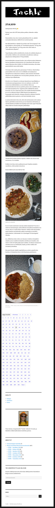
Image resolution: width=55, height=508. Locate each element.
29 (13, 324)
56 (12, 333)
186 (3, 384)
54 (6, 333)
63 (6, 337)
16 (3, 321)
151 (21, 369)
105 (29, 349)
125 (14, 359)
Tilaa (8, 482)
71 (3, 340)
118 (17, 356)
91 (9, 346)
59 (22, 333)
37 (9, 327)
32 (22, 324)
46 (9, 330)
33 (25, 324)
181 (14, 381)
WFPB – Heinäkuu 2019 (14, 447)
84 (16, 343)
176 (25, 378)
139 (7, 365)
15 (29, 318)
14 (25, 318)
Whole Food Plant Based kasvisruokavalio (29, 305)
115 (6, 356)
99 (6, 349)
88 (29, 343)
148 (11, 369)
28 (9, 324)
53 (3, 333)
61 (29, 333)
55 (9, 333)
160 (25, 372)
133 (14, 362)
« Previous (15, 314)
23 (25, 321)
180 (11, 381)
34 (29, 324)
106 (3, 353)
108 (11, 353)
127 (22, 359)
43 (29, 327)
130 (3, 362)
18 (9, 321)
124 (11, 359)
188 (11, 384)
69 (26, 337)
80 (3, 343)
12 (19, 318)
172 (10, 378)
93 (16, 346)
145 (29, 365)
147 (7, 369)
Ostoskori (9, 400)
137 (29, 362)
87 (26, 343)
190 (19, 384)
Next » (23, 384)
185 (29, 381)
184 (26, 381)
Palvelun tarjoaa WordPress (16, 504)
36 (6, 327)
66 (16, 337)
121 (28, 356)
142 (18, 365)
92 (13, 346)
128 (25, 359)
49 (19, 330)
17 (6, 321)
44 (3, 330)
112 (25, 353)
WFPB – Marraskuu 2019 (14, 455)
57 (16, 333)
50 (23, 330)
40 (19, 327)
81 (6, 343)
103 (21, 349)
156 (10, 372)
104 (25, 349)
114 (3, 356)
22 (21, 321)
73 (9, 340)
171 (7, 378)
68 (22, 337)
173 (14, 378)
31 (19, 324)
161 (29, 372)
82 (9, 343)
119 (20, 356)
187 (7, 384)
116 (10, 356)
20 (15, 321)
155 (7, 372)
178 (3, 381)
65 (13, 337)
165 (14, 375)
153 (29, 369)
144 (25, 365)
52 (29, 330)
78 (25, 340)
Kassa (8, 402)
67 (19, 337)
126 (18, 359)
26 (3, 324)
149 (14, 369)
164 (11, 375)
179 (7, 381)
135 (21, 362)
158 (18, 372)
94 (19, 346)
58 (19, 333)
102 (17, 349)
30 (16, 324)
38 (12, 327)
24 (28, 321)
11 (16, 318)
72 (6, 340)
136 (25, 362)
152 (25, 369)
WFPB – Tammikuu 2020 (15, 458)
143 (22, 365)
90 (6, 346)
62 (3, 337)
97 (29, 346)
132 (10, 362)
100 (10, 349)
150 (18, 369)
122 (3, 359)
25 (31, 321)
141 (14, 365)
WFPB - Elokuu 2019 (15, 305)
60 (25, 333)
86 (23, 343)
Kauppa (9, 398)
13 (22, 318)
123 (7, 359)
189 (15, 384)
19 (12, 321)
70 (29, 337)
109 (15, 353)
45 (6, 330)
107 (7, 353)
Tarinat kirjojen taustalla (13, 443)
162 (3, 375)
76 (19, 340)
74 (12, 340)
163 (7, 375)
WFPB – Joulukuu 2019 (14, 456)
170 (3, 378)
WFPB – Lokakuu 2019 (14, 453)
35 (3, 327)
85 (19, 343)
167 (22, 375)
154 (3, 372)
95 (23, 346)
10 (13, 318)
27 (6, 324)
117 (13, 356)
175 (21, 378)
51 (26, 330)
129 (29, 359)
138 (3, 365)
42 (25, 327)
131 (7, 362)
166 (18, 375)
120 (24, 356)
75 (15, 340)
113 (29, 353)
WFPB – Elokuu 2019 (13, 449)
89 (3, 346)
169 (29, 375)
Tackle (6, 504)
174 (18, 378)
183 (22, 381)
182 (18, 381)
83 (13, 343)
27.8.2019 (10, 24)
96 (26, 346)
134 (18, 362)
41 (22, 327)
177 (29, 378)
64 (9, 337)
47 (13, 330)
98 (3, 349)
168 (25, 375)
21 (18, 321)
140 (11, 365)
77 (22, 340)
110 (18, 353)
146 (3, 369)
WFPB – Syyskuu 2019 (14, 451)
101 (14, 349)
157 (14, 372)
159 (21, 372)
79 (29, 340)
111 (22, 353)
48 (16, 330)
